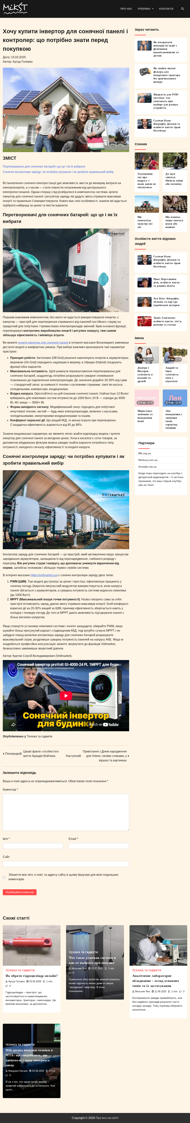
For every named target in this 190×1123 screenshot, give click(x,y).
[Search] (182, 9)
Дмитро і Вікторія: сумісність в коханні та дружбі (145, 374)
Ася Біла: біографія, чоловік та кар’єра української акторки (166, 302)
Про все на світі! (107, 1117)
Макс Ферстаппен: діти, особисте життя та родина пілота (166, 282)
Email (73, 838)
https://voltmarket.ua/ (44, 575)
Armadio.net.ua (147, 466)
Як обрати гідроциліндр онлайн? (32, 976)
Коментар (10, 789)
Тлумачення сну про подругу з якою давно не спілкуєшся (146, 181)
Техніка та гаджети (39, 736)
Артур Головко (16, 981)
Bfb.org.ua (144, 453)
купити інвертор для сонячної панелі (43, 342)
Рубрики (144, 8)
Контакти (166, 8)
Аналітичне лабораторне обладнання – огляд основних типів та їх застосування (155, 981)
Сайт (6, 856)
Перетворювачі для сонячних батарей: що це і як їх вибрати (44, 166)
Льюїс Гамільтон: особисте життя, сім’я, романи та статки (167, 321)
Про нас (126, 8)
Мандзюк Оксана (17, 1071)
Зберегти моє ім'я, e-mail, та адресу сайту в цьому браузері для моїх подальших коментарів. (63, 877)
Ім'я (6, 838)
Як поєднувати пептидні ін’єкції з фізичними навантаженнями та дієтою (166, 49)
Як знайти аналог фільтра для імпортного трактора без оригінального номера (166, 75)
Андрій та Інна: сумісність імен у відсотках (172, 374)
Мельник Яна (79, 968)
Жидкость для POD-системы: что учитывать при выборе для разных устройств (166, 101)
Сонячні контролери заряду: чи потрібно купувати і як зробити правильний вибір (58, 171)
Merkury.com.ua (147, 459)
